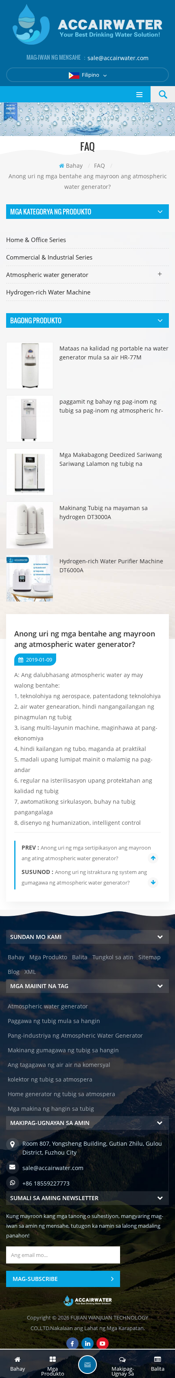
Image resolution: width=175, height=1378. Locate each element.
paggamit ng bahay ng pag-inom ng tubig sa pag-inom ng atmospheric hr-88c (111, 406)
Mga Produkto (48, 957)
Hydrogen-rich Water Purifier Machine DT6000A (111, 565)
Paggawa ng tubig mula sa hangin (54, 1021)
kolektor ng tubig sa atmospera (50, 1079)
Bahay (74, 165)
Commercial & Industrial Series (49, 257)
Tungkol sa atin (112, 957)
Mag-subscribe (35, 1279)
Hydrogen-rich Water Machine (48, 292)
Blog (14, 972)
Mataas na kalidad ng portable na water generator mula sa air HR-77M (113, 352)
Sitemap (149, 957)
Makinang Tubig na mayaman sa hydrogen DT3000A (103, 512)
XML (30, 972)
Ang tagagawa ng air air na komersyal (59, 1065)
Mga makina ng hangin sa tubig (51, 1108)
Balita (80, 957)
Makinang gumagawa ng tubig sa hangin (63, 1050)
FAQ (99, 165)
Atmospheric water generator (47, 274)
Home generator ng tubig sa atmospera (61, 1094)
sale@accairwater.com (118, 58)
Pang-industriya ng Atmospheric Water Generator (75, 1035)
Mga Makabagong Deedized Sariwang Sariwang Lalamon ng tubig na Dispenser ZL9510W (110, 459)
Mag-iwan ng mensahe (87, 1364)
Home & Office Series (36, 240)
